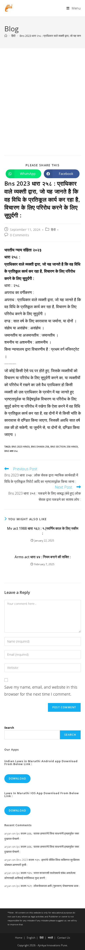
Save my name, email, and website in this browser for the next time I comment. (40, 690)
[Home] (5, 36)
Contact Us (63, 937)
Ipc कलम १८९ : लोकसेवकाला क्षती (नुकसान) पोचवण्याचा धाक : (48, 886)
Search (9, 728)
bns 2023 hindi (21, 446)
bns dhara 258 (40, 446)
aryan (8, 833)
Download (17, 778)
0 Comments (19, 235)
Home (18, 937)
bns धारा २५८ (11, 451)
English (31, 937)
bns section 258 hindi (64, 446)
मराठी (50, 937)
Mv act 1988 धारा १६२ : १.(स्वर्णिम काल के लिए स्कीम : (42, 531)
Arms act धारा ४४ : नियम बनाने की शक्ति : (43, 556)
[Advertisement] (42, 93)
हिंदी (53, 229)
